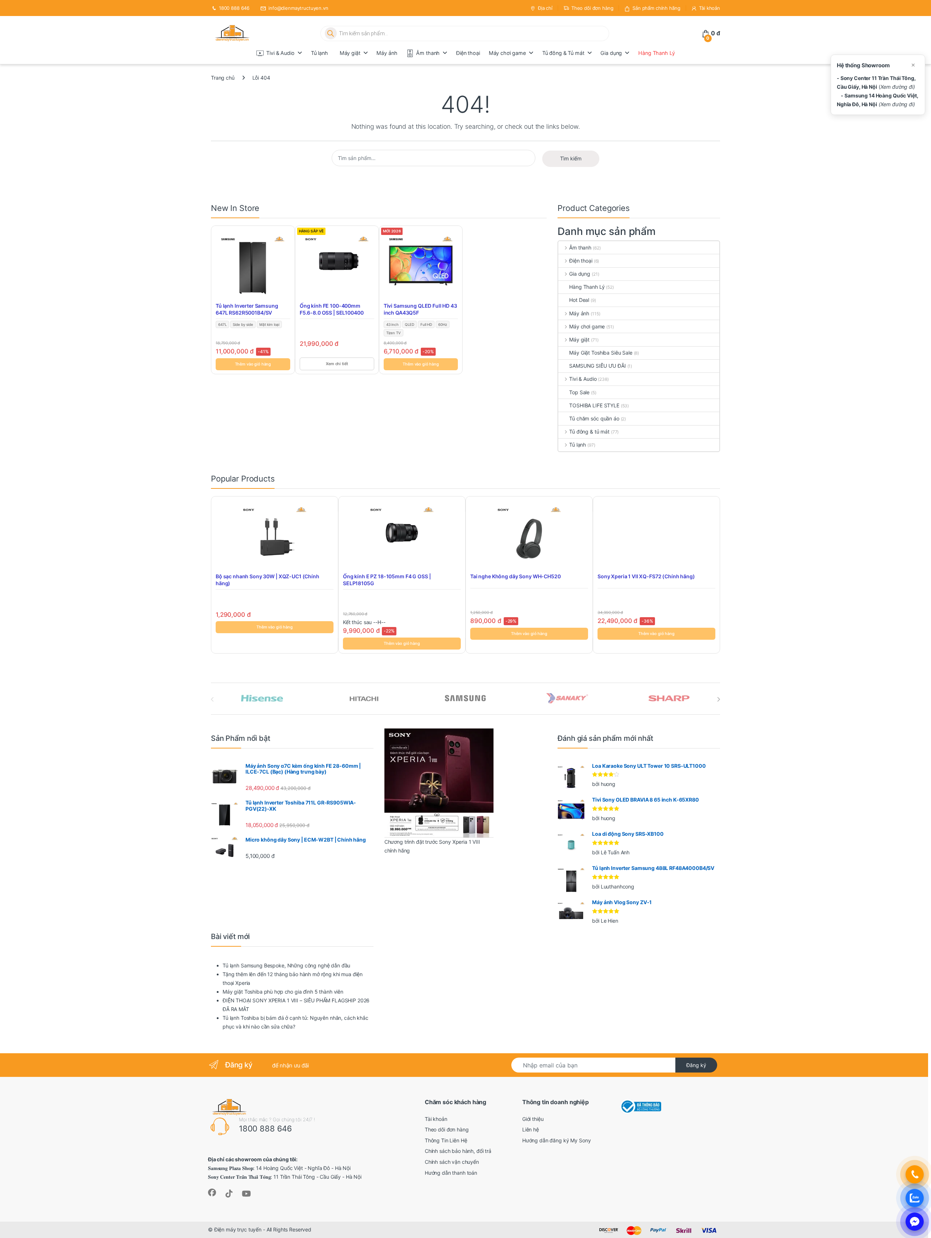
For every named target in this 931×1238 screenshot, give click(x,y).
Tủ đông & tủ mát (589, 431)
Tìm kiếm (571, 158)
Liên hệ (530, 1129)
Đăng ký (696, 1065)
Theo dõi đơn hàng (592, 8)
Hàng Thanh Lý (656, 53)
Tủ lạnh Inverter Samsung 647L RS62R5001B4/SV (247, 309)
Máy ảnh (386, 53)
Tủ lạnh (319, 53)
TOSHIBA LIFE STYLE (594, 405)
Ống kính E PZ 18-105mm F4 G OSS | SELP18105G (387, 580)
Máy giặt (350, 53)
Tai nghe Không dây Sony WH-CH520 (515, 576)
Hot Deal (579, 300)
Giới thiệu (533, 1119)
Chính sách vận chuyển (452, 1162)
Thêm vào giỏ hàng (253, 364)
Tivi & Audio (280, 53)
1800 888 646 (234, 8)
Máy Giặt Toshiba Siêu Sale (600, 353)
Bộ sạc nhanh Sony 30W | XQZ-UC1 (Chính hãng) (267, 580)
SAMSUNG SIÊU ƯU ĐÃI (597, 366)
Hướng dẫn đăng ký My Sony (556, 1140)
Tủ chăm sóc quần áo (594, 418)
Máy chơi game (507, 53)
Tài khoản (709, 8)
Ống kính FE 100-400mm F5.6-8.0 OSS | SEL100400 (332, 309)
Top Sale (579, 392)
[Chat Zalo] (915, 1198)
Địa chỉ (545, 8)
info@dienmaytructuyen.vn (298, 8)
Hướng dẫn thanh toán (451, 1173)
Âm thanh (428, 53)
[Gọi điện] (915, 1174)
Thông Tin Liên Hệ (446, 1140)
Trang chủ (223, 78)
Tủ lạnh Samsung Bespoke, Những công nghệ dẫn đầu (286, 965)
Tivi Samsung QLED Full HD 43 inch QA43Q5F (420, 309)
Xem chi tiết (337, 363)
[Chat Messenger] (915, 1222)
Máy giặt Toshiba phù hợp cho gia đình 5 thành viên (283, 992)
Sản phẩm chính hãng (656, 8)
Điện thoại (468, 53)
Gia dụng (611, 53)
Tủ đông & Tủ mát (563, 53)
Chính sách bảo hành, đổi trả (458, 1151)
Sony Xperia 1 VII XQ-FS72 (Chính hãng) (646, 576)
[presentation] (718, 699)
